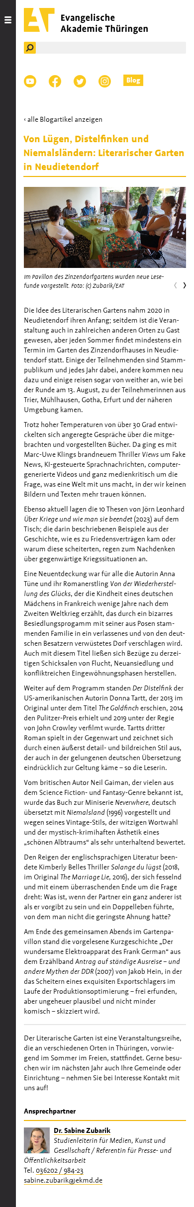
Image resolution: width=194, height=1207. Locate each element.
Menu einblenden (8, 603)
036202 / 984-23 (60, 1170)
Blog (133, 80)
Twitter (80, 81)
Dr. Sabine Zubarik (82, 1130)
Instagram (104, 81)
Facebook (55, 81)
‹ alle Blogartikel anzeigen (63, 119)
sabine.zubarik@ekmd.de (63, 1180)
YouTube (30, 81)
